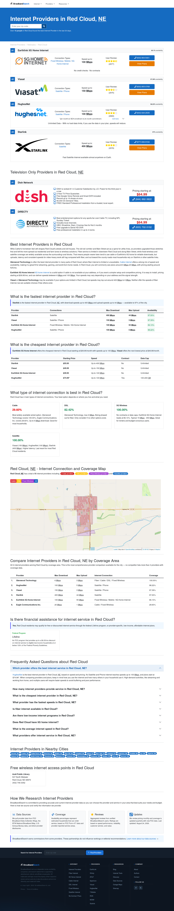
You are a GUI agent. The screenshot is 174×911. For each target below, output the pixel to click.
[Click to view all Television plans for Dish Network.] (32, 195)
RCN (91, 896)
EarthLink (93, 869)
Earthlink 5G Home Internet (23, 325)
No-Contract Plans (75, 896)
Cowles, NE (25, 753)
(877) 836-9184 (143, 142)
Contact (136, 877)
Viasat (14, 320)
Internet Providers (75, 869)
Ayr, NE (142, 753)
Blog (114, 869)
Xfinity (92, 873)
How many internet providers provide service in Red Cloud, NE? (49, 689)
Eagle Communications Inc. (28, 604)
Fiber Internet (73, 873)
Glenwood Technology (26, 580)
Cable (13, 481)
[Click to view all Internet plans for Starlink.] (31, 144)
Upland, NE (24, 756)
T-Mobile (93, 892)
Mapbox (158, 549)
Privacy (23, 889)
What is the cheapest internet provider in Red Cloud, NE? (45, 695)
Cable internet (126, 262)
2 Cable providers (67, 474)
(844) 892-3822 (143, 199)
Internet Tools (117, 873)
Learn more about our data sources (141, 838)
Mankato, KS (60, 756)
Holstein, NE (71, 756)
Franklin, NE (134, 753)
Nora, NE (115, 756)
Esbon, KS (90, 753)
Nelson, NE (15, 756)
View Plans (142, 63)
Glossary (116, 877)
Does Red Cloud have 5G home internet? (36, 722)
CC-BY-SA (146, 549)
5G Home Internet (65, 62)
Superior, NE (152, 753)
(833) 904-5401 (143, 57)
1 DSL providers (81, 474)
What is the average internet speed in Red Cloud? (41, 728)
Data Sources (117, 881)
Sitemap (116, 888)
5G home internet (42, 272)
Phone (66, 91)
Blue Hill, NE (69, 753)
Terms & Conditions (32, 889)
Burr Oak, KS (100, 753)
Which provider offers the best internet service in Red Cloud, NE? (50, 668)
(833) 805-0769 (143, 86)
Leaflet (115, 549)
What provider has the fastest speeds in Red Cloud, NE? (44, 702)
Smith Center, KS (36, 756)
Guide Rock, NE (36, 753)
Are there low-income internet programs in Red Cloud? (44, 715)
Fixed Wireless (57, 61)
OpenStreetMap (130, 549)
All (36, 481)
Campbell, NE (79, 753)
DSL (19, 481)
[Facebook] (136, 888)
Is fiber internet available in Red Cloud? (35, 708)
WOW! (92, 900)
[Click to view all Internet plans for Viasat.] (31, 89)
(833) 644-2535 (143, 112)
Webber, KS (106, 756)
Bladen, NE (58, 753)
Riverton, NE (48, 753)
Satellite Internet (74, 892)
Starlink (14, 315)
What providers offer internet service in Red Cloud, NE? (44, 735)
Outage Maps (117, 884)
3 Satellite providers (120, 474)
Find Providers (95, 852)
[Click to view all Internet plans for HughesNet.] (31, 112)
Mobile (67, 61)
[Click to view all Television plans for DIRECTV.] (32, 223)
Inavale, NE (15, 753)
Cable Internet (73, 881)
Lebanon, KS (111, 753)
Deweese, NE (95, 756)
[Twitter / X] (141, 888)
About (136, 869)
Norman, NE (125, 756)
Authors (136, 873)
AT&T (92, 877)
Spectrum (93, 881)
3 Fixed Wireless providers (99, 474)
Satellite (59, 91)
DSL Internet (73, 884)
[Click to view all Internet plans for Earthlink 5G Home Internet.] (31, 60)
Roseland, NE (49, 756)
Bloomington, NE (83, 756)
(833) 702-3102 (143, 227)
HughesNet (16, 329)
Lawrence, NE (122, 753)
